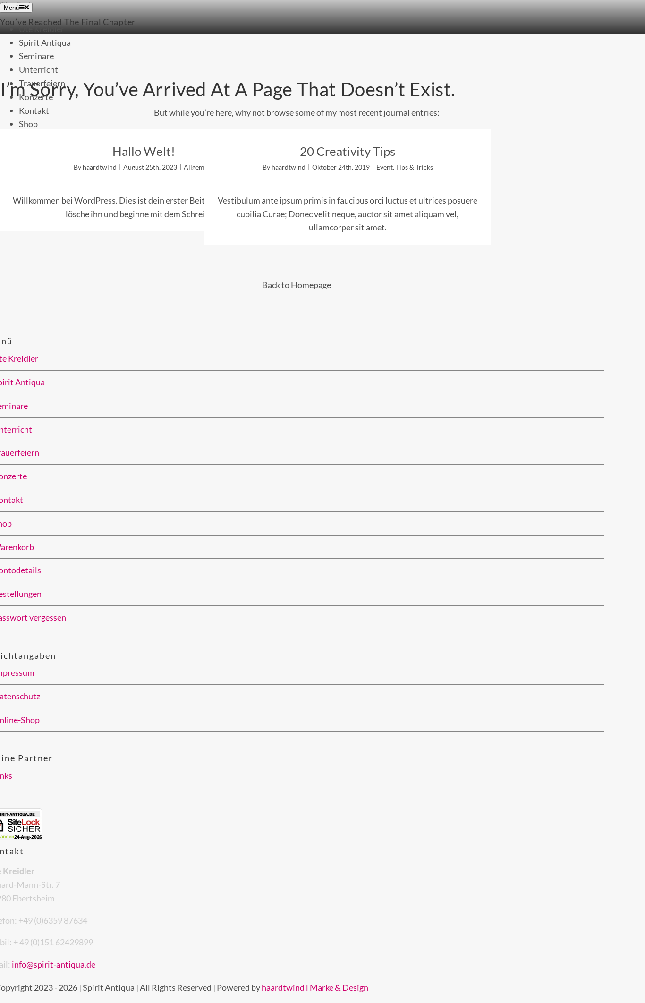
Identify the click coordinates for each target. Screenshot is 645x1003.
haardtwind (100, 167)
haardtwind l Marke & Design (315, 987)
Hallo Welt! (143, 151)
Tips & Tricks (414, 167)
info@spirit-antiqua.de (53, 964)
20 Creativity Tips (347, 151)
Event (384, 167)
